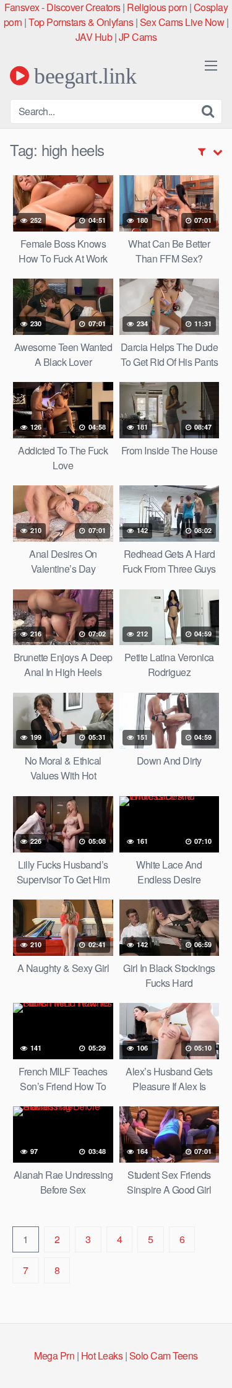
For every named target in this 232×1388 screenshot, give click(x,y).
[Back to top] (210, 1361)
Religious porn (157, 7)
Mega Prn (54, 1355)
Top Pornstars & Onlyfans (80, 22)
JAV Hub (94, 37)
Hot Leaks (102, 1355)
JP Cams (138, 37)
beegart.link (82, 75)
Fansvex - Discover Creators (62, 7)
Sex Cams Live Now (182, 22)
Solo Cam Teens (163, 1355)
